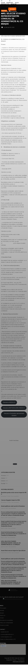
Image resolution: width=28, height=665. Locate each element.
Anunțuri (4, 10)
